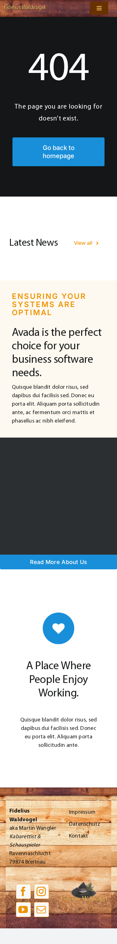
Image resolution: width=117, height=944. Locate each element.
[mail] (41, 909)
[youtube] (23, 909)
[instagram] (41, 891)
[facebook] (23, 891)
